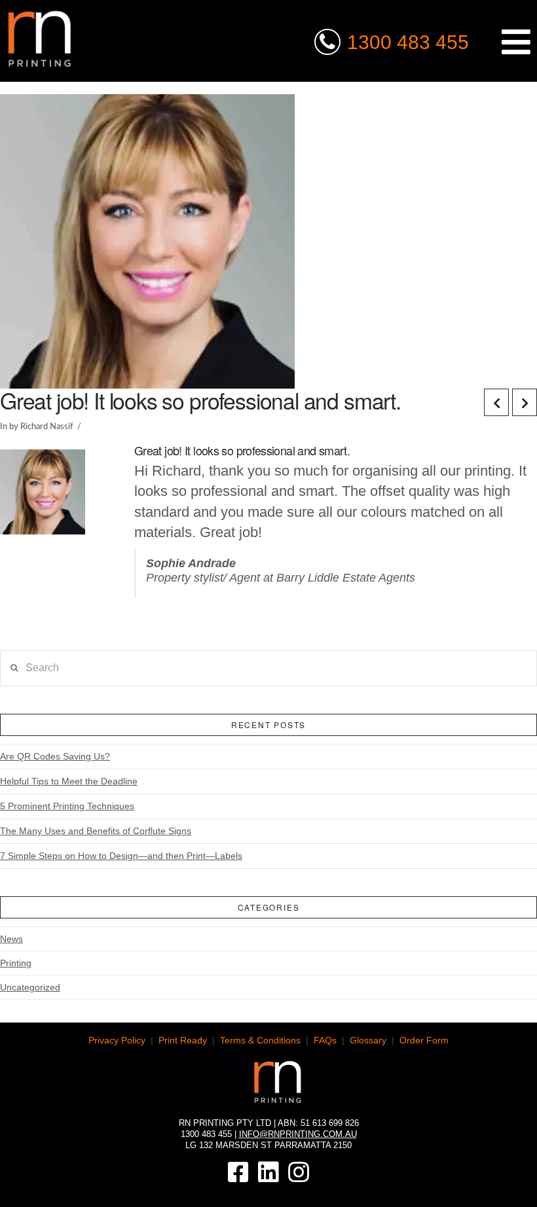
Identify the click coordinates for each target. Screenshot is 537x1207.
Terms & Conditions (260, 1040)
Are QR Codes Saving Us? (55, 756)
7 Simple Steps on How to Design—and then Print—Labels (121, 855)
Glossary (368, 1040)
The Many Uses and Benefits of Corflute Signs (95, 831)
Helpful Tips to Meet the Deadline (69, 781)
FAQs (325, 1040)
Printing (15, 963)
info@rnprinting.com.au (298, 1134)
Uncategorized (30, 987)
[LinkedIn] (268, 1172)
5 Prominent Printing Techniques (67, 806)
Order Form (424, 1040)
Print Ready (182, 1040)
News (11, 939)
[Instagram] (298, 1172)
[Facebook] (238, 1172)
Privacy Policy (116, 1040)
